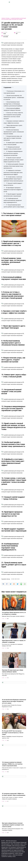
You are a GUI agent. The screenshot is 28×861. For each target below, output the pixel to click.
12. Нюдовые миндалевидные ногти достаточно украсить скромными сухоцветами (13, 153)
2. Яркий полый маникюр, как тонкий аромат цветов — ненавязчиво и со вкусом (14, 97)
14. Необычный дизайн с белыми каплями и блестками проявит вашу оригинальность (14, 166)
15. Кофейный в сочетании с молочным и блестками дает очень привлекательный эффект (13, 172)
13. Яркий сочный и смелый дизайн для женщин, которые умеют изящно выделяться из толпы (13, 159)
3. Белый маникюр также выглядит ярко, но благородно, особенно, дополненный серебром (13, 104)
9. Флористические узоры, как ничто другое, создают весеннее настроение (13, 138)
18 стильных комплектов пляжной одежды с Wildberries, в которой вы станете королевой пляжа (12, 764)
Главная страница (5, 18)
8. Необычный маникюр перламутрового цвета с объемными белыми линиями (14, 131)
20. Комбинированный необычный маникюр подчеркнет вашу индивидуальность (13, 200)
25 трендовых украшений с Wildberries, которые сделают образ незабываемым (13, 794)
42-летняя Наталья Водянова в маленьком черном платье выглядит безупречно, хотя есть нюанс (14, 701)
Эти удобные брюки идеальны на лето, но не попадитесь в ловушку (14, 613)
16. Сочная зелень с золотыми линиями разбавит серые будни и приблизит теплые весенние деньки (13, 178)
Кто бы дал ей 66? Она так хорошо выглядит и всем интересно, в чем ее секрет (12, 732)
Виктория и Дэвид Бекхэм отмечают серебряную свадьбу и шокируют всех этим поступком (13, 824)
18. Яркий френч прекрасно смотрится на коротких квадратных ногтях (13, 189)
